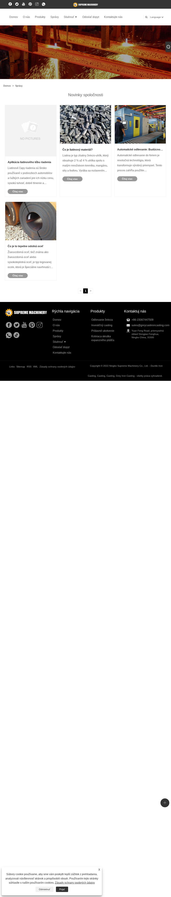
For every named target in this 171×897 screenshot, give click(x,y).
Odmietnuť (44, 889)
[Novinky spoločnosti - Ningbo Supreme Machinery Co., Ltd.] (85, 4)
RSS (29, 366)
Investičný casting (101, 325)
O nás (26, 17)
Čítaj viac (18, 191)
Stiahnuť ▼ (70, 17)
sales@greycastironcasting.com (150, 325)
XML (35, 366)
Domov (13, 17)
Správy (54, 17)
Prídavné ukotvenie (102, 330)
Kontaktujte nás (113, 17)
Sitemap (20, 366)
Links (12, 366)
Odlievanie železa (102, 319)
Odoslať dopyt (90, 17)
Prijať (62, 889)
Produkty (40, 17)
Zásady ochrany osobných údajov (75, 882)
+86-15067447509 (142, 319)
